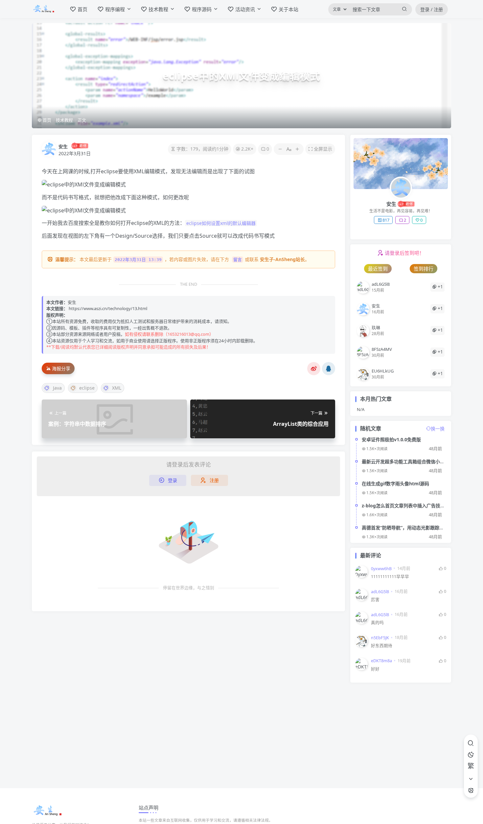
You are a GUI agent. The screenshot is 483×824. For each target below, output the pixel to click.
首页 (46, 120)
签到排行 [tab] (423, 268)
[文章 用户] (338, 9)
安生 (63, 146)
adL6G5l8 (380, 591)
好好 (375, 669)
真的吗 (377, 622)
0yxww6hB (381, 568)
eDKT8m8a (381, 661)
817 (385, 220)
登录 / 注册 (431, 9)
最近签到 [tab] (378, 268)
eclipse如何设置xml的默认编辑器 (221, 223)
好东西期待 (381, 645)
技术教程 (64, 120)
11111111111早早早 (390, 576)
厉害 (375, 599)
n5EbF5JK (380, 638)
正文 (82, 120)
